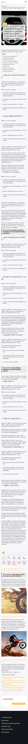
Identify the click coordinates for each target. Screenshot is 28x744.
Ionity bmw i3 (6, 66)
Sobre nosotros (5, 732)
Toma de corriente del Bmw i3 (10, 56)
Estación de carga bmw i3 (9, 69)
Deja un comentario (19, 703)
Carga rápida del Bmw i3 (9, 57)
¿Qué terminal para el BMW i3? (10, 61)
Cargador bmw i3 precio (9, 64)
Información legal (5, 726)
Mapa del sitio (5, 720)
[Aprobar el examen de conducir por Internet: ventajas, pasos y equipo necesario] (14, 558)
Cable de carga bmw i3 (8, 67)
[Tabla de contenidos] (16, 54)
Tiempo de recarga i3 (8, 59)
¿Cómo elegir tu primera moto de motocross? (13, 616)
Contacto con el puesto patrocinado (10, 723)
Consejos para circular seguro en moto (13, 680)
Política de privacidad (7, 729)
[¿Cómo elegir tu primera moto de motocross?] (14, 600)
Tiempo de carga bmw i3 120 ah (10, 62)
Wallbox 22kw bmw (8, 71)
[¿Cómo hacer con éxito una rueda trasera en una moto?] (14, 644)
